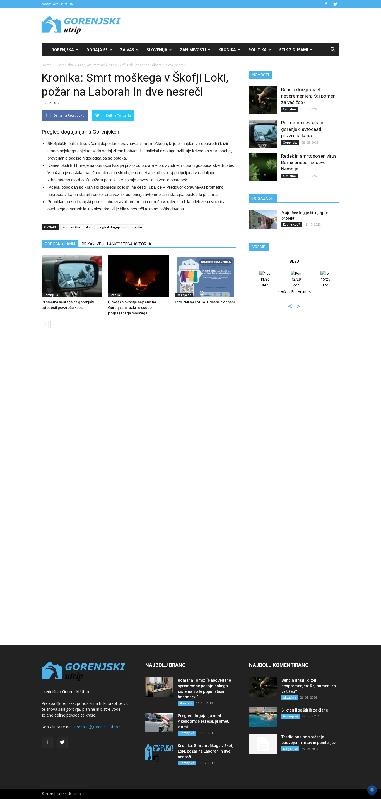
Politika (258, 49)
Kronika (227, 49)
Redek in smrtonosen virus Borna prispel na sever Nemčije (309, 162)
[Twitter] (335, 4)
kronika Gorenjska (77, 227)
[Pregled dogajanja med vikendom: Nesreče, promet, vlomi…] (159, 722)
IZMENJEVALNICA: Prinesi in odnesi (205, 302)
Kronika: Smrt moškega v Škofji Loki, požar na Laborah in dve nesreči (206, 751)
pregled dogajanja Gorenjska (119, 227)
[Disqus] (139, 417)
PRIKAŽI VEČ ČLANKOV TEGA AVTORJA (116, 244)
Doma (46, 65)
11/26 (264, 282)
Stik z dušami (293, 49)
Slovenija (157, 49)
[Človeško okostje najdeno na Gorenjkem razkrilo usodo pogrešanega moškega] (138, 276)
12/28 (296, 282)
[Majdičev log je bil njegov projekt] (263, 219)
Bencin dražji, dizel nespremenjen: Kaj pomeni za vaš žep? (309, 96)
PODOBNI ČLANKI (60, 244)
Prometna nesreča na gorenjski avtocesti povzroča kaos (303, 129)
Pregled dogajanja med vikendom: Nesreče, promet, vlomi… (203, 721)
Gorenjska (62, 49)
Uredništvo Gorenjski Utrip (65, 691)
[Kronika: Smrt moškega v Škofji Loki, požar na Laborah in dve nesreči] (159, 752)
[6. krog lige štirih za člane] (263, 717)
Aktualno (289, 109)
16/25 (325, 282)
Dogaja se (97, 49)
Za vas (127, 49)
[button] (332, 49)
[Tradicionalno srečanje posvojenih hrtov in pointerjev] (263, 744)
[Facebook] (326, 4)
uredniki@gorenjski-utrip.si (98, 726)
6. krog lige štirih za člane (304, 710)
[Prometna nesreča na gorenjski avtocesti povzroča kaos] (72, 276)
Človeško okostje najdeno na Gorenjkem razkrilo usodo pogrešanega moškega (132, 307)
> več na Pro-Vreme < (294, 292)
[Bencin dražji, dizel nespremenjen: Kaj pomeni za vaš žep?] (263, 100)
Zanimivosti (193, 49)
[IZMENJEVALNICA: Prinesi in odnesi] (205, 276)
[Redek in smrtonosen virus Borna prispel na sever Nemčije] (263, 167)
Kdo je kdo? (291, 224)
